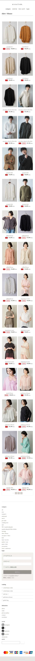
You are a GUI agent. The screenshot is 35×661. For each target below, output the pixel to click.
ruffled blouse (9, 235)
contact (4, 615)
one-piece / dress (6, 535)
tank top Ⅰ (6, 594)
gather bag (5, 600)
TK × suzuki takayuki (7, 527)
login (27, 9)
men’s (3, 518)
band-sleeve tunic (25, 298)
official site (4, 637)
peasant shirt (9, 172)
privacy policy (5, 613)
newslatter (4, 617)
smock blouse (9, 393)
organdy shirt (9, 487)
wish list (14, 9)
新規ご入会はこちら (8, 577)
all (2, 510)
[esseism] (17, 4)
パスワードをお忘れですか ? (11, 575)
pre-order (4, 520)
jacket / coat (5, 542)
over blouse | (9, 47)
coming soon (5, 522)
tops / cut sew (5, 540)
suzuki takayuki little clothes (9, 529)
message (4, 531)
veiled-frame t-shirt (8, 588)
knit (3, 537)
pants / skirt (5, 544)
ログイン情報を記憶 (10, 567)
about (3, 608)
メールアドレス (7, 555)
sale (3, 525)
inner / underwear (6, 548)
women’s (4, 514)
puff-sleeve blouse (25, 393)
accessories (4, 546)
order (3, 610)
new (3, 512)
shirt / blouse (5, 533)
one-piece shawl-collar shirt (10, 109)
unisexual (4, 516)
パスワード (6, 561)
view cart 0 (21, 9)
